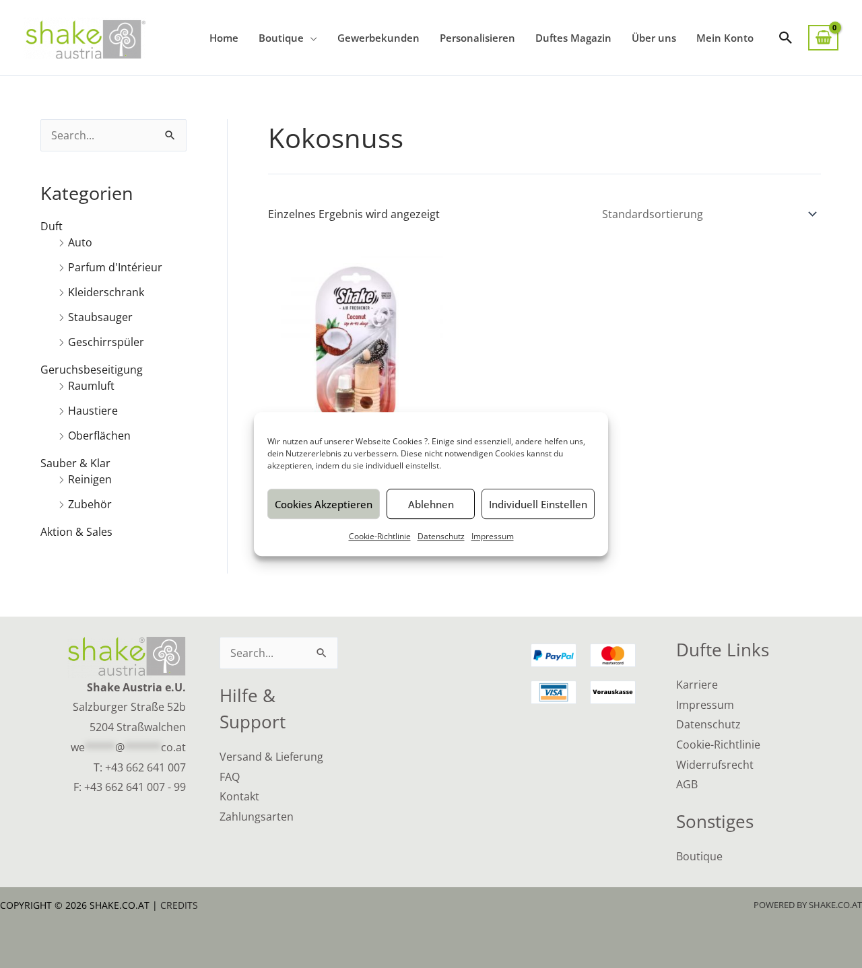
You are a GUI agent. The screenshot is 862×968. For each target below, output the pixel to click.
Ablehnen (431, 504)
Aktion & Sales (76, 531)
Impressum (492, 536)
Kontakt (239, 796)
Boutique (699, 856)
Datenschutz (441, 536)
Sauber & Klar (75, 463)
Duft (51, 226)
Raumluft (91, 385)
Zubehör (90, 504)
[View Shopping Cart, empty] (823, 38)
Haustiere (93, 410)
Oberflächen (99, 435)
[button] (786, 37)
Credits (179, 905)
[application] (310, 37)
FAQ (230, 776)
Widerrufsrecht (715, 764)
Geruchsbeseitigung (91, 369)
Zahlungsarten (257, 816)
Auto (80, 242)
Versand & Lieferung (271, 756)
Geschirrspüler (106, 342)
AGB (687, 784)
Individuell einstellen (538, 504)
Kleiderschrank (106, 292)
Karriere (697, 684)
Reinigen (90, 479)
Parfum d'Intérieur (115, 267)
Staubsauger (100, 317)
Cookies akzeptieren (323, 504)
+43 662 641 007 (145, 767)
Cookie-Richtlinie (380, 536)
